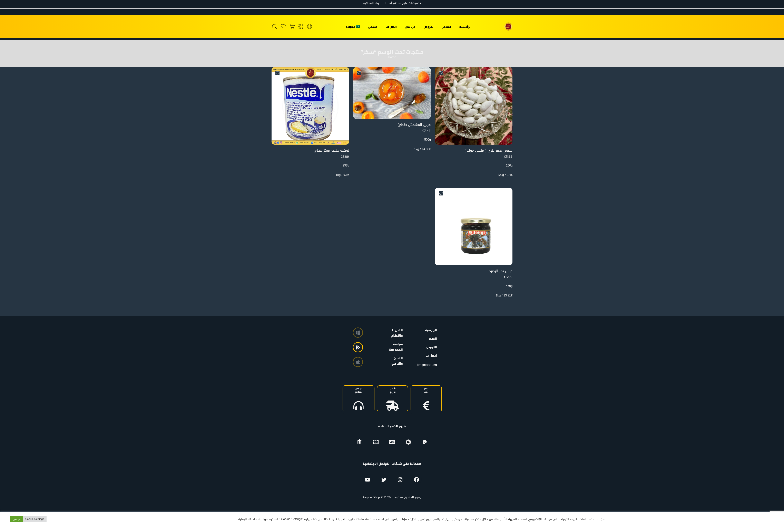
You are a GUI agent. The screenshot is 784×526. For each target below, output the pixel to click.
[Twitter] (384, 479)
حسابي (373, 26)
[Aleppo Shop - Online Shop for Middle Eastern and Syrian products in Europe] (508, 26)
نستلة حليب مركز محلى (331, 150)
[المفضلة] (441, 73)
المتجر (446, 26)
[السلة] (292, 27)
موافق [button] (16, 519)
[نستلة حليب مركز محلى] (310, 106)
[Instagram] (400, 479)
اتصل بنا (391, 26)
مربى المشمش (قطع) (414, 125)
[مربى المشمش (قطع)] (392, 93)
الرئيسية (465, 26)
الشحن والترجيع (398, 360)
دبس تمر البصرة (500, 271)
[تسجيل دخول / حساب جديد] (309, 27)
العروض (429, 26)
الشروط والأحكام (398, 332)
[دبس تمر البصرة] (473, 226)
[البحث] (274, 26)
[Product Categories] (301, 27)
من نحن (410, 26)
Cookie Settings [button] (34, 519)
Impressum (427, 364)
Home (392, 57)
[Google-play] (358, 347)
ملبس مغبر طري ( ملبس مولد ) (488, 150)
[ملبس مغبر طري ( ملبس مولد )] (473, 106)
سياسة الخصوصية (398, 347)
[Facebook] (416, 479)
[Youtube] (367, 479)
